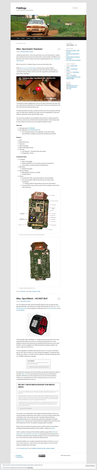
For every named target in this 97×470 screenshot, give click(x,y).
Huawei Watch (20, 310)
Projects (28, 38)
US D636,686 (31, 128)
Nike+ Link (24, 374)
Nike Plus (41, 448)
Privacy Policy (19, 457)
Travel (34, 38)
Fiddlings (21, 8)
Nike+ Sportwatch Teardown (29, 48)
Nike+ (30, 291)
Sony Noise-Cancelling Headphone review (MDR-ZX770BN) (73, 77)
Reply (38, 291)
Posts (70, 88)
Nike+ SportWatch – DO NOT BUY (32, 298)
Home (18, 38)
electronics (22, 291)
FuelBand (34, 448)
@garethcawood (73, 87)
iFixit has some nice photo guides (27, 68)
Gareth (31, 51)
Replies (52, 448)
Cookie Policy (30, 467)
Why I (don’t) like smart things (73, 60)
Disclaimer (18, 455)
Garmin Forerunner (51, 308)
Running (48, 448)
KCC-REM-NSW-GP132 (34, 130)
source (22, 421)
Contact (39, 38)
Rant (27, 448)
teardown (34, 291)
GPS (37, 448)
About (23, 38)
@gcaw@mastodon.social (72, 85)
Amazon (53, 428)
